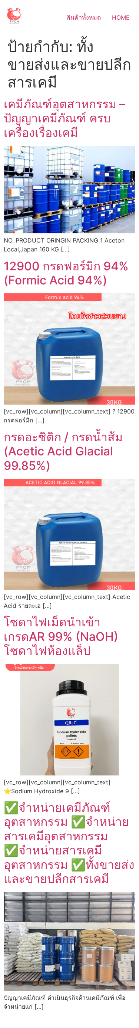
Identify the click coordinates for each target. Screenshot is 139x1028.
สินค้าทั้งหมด (84, 17)
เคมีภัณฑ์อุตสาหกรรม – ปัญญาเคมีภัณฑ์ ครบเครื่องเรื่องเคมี (64, 118)
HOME (121, 17)
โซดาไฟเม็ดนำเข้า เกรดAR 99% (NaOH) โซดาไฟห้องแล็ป (61, 636)
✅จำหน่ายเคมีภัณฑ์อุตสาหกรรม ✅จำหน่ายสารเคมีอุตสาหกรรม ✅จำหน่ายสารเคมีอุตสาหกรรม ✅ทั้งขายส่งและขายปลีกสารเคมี (69, 843)
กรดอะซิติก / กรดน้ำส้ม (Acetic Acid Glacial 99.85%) (63, 451)
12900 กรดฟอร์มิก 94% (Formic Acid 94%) (66, 273)
